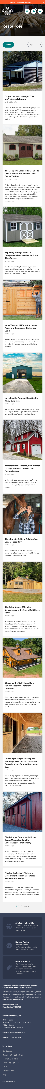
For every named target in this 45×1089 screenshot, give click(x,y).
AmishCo (11, 1081)
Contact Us (7, 1051)
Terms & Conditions (11, 1059)
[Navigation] (40, 11)
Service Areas (8, 1070)
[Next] (40, 2)
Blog (4, 1074)
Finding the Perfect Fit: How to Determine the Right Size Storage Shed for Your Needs (21, 876)
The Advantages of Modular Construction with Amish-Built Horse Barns (22, 610)
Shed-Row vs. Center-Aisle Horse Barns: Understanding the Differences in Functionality (20, 840)
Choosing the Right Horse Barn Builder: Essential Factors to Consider (19, 686)
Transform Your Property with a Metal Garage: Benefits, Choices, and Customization (22, 468)
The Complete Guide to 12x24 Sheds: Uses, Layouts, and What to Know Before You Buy (22, 173)
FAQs (5, 1066)
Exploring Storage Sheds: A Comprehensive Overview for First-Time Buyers (21, 255)
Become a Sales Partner (13, 1055)
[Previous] (5, 2)
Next (26, 906)
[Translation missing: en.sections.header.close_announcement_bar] (43, 2)
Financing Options (11, 1063)
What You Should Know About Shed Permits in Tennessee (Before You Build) (21, 328)
